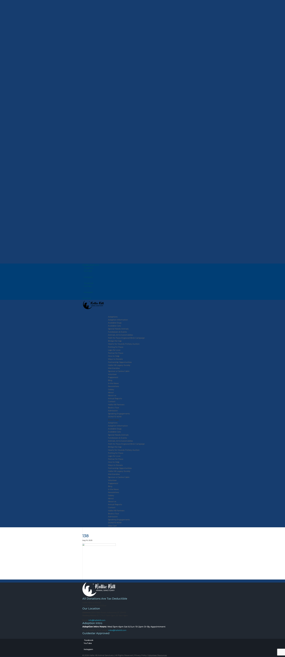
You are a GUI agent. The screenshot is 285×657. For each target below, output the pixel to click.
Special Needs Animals (118, 329)
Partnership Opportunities (120, 362)
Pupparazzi (113, 377)
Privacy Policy (140, 655)
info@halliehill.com (97, 620)
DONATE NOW (115, 523)
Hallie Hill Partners (116, 405)
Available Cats (114, 326)
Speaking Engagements (119, 414)
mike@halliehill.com (117, 630)
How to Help (113, 462)
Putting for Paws (115, 347)
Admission (113, 411)
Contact (111, 401)
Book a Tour (113, 408)
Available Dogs (115, 323)
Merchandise (114, 368)
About (111, 498)
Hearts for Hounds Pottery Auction (123, 344)
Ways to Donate (115, 359)
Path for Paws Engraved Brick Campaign (126, 338)
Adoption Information (118, 320)
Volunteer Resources (157, 655)
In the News (113, 383)
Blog (110, 380)
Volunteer (112, 374)
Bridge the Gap (115, 341)
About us (112, 395)
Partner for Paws (115, 353)
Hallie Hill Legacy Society (119, 365)
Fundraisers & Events (117, 438)
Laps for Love (114, 350)
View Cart (86, 298)
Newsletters (113, 386)
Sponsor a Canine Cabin (118, 371)
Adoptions (113, 423)
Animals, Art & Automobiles (120, 335)
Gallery (111, 389)
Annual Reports (115, 398)
